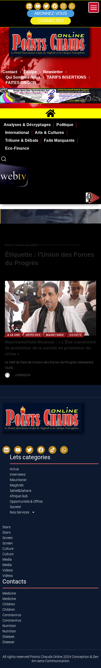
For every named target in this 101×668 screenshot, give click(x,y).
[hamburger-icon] (95, 233)
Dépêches (33, 334)
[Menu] (93, 7)
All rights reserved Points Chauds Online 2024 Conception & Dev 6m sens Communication (50, 659)
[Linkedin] (29, 6)
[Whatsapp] (72, 6)
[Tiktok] (52, 450)
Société (75, 334)
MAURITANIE (55, 334)
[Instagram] (63, 6)
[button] (50, 21)
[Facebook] (54, 6)
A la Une (13, 334)
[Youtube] (18, 450)
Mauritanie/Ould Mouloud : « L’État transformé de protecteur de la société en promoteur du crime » (50, 348)
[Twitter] (46, 6)
